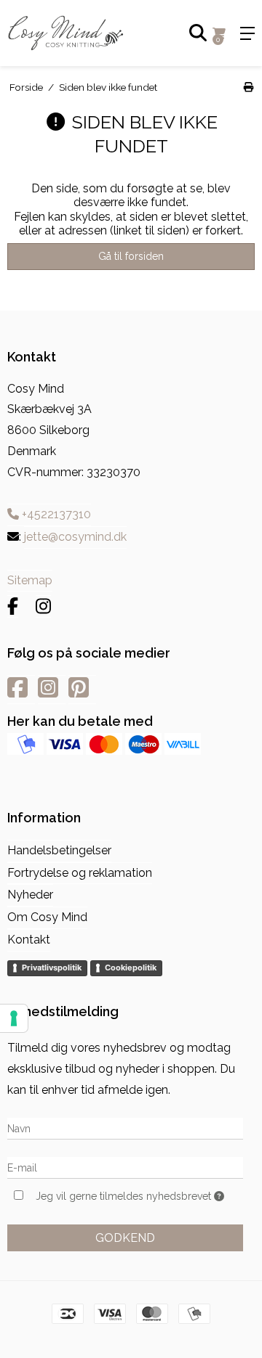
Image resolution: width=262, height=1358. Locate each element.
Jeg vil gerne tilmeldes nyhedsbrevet (125, 1196)
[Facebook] (12, 606)
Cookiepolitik (130, 967)
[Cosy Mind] (65, 33)
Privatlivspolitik (52, 967)
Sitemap (29, 580)
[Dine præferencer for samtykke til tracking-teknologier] (14, 1018)
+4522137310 (55, 514)
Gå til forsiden (131, 256)
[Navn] (125, 1128)
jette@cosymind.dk (75, 537)
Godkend (125, 1238)
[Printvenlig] (248, 87)
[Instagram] (43, 606)
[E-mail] (125, 1167)
